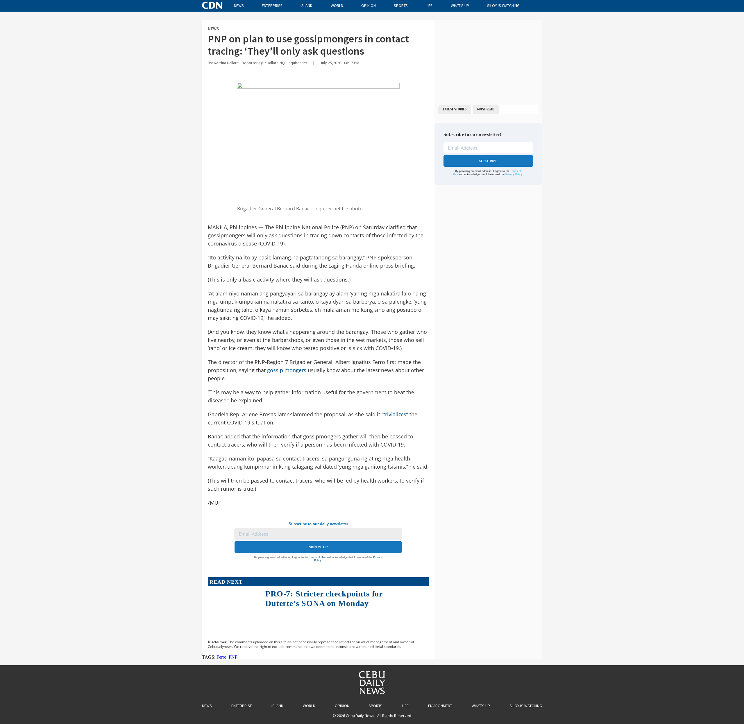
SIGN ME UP (318, 547)
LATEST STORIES (454, 109)
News (239, 5)
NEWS (213, 28)
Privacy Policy (513, 174)
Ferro (221, 657)
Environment (440, 705)
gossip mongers (286, 370)
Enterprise (272, 5)
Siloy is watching (503, 5)
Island (306, 5)
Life (429, 5)
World (337, 5)
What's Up (460, 5)
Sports (401, 5)
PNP (233, 657)
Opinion (368, 5)
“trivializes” (395, 414)
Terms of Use (317, 557)
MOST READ (485, 109)
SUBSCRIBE (488, 161)
